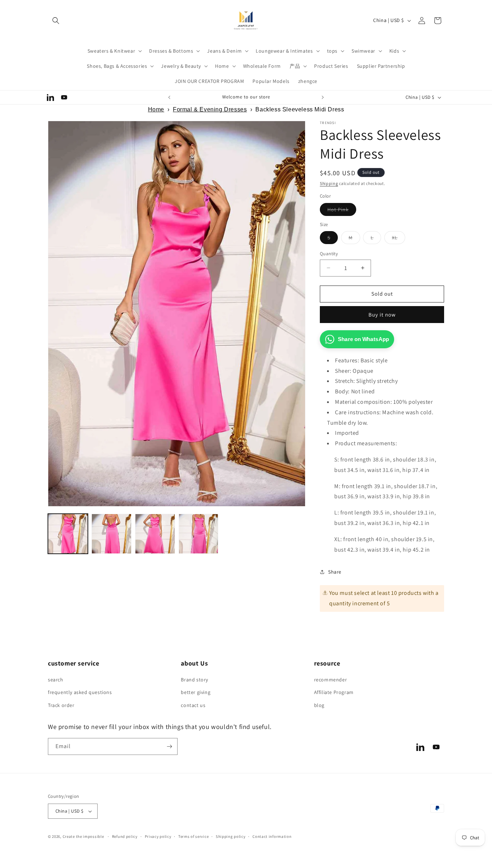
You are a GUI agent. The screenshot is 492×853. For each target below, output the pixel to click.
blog (319, 705)
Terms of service (193, 836)
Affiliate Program (334, 692)
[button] (56, 20)
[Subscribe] (169, 746)
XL (398, 239)
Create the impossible (83, 836)
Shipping (329, 183)
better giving (195, 692)
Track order (61, 705)
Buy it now (382, 314)
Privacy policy (158, 836)
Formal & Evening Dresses (210, 109)
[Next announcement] (323, 97)
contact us (193, 705)
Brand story (194, 679)
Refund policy (125, 836)
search (55, 679)
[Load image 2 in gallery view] (111, 534)
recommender (330, 679)
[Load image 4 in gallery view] (199, 534)
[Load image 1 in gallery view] (68, 534)
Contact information (271, 836)
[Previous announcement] (169, 97)
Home (156, 109)
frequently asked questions (80, 692)
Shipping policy (231, 836)
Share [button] (334, 572)
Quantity (329, 254)
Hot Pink (341, 211)
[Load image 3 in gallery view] (155, 534)
